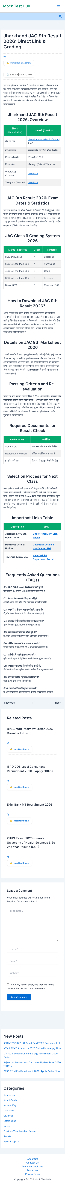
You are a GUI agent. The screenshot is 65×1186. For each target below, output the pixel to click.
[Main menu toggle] (58, 6)
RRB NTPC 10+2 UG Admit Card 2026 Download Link (32, 1043)
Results (7, 1136)
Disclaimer (32, 1170)
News (6, 1126)
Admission (9, 1095)
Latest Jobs (9, 1121)
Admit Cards (10, 1100)
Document (9, 1110)
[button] (60, 16)
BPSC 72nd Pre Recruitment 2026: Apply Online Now (31, 1071)
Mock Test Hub (16, 6)
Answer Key (9, 1105)
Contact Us (32, 1162)
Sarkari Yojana (11, 1141)
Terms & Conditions (32, 1166)
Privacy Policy (32, 1174)
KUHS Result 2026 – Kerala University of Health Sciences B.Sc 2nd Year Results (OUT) (31, 842)
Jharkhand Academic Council (43, 139)
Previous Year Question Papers (19, 1131)
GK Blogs (8, 1115)
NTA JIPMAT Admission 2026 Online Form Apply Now (32, 1048)
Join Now (33, 173)
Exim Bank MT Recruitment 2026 (29, 804)
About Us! (32, 1159)
